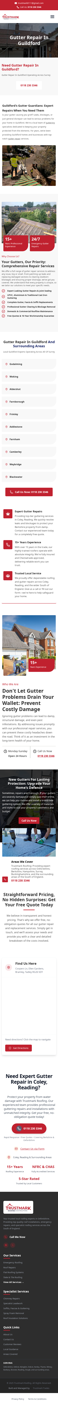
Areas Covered (10, 1354)
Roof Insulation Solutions (15, 1318)
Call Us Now (29, 820)
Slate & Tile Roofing (12, 1277)
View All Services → (13, 1282)
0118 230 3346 (34, 7)
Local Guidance (10, 1349)
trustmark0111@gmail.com (31, 3)
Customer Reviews (12, 1344)
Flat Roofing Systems (13, 1272)
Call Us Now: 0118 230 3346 (31, 492)
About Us (7, 1334)
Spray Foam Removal (13, 1313)
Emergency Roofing (12, 1262)
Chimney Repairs (11, 1298)
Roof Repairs (9, 1267)
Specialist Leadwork (13, 1303)
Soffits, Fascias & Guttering (16, 1308)
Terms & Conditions (37, 1399)
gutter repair (14, 138)
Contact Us (8, 1339)
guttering (50, 122)
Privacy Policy (18, 1399)
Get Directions (20, 1048)
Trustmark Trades (41, 1388)
